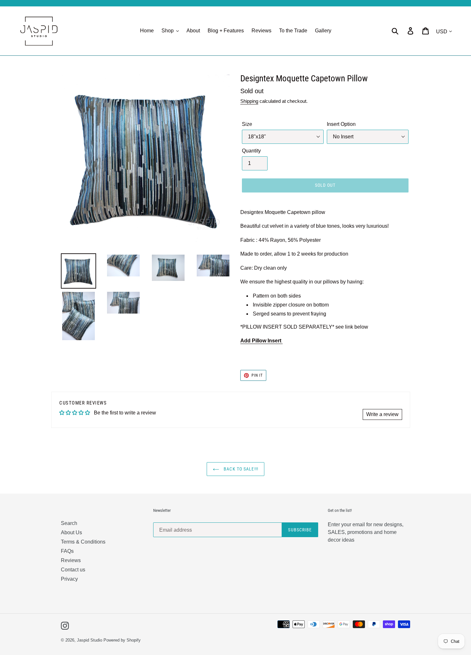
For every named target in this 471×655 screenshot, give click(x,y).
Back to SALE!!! (240, 468)
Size (247, 124)
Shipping (249, 101)
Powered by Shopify (122, 640)
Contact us (73, 569)
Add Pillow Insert (261, 340)
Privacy (69, 579)
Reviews (71, 560)
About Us (71, 532)
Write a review (382, 414)
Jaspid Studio (89, 640)
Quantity (251, 150)
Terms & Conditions (83, 541)
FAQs (67, 551)
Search (69, 523)
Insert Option (341, 124)
